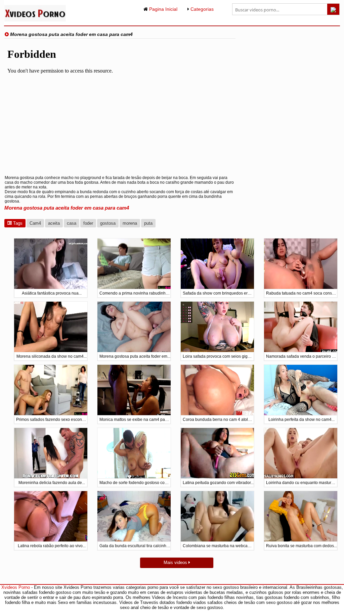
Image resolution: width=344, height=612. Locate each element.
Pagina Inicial (162, 9)
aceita (54, 223)
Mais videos (176, 562)
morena (130, 223)
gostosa (108, 223)
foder (88, 223)
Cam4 (35, 223)
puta (148, 223)
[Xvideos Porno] (35, 20)
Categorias (201, 9)
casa (71, 223)
